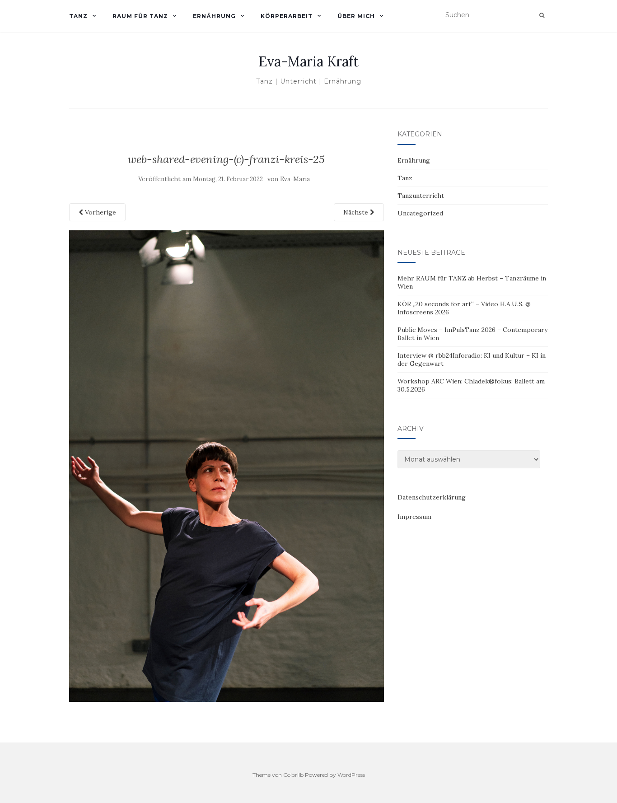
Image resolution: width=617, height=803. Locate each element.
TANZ (78, 16)
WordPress (351, 774)
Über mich (356, 16)
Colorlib (293, 774)
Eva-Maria (295, 179)
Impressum (414, 517)
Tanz (404, 178)
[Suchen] (542, 15)
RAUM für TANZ (140, 16)
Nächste (356, 212)
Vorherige (99, 212)
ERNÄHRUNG (214, 16)
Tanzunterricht (420, 195)
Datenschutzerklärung (431, 497)
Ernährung (413, 160)
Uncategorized (420, 213)
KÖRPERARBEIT (287, 16)
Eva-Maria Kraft (308, 61)
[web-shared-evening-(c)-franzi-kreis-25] (226, 465)
